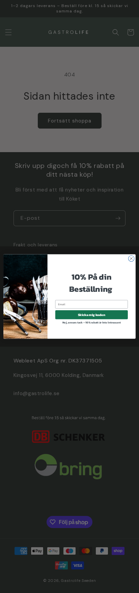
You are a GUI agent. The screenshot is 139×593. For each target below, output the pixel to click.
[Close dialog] (131, 258)
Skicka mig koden (91, 314)
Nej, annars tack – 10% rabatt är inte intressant (91, 322)
